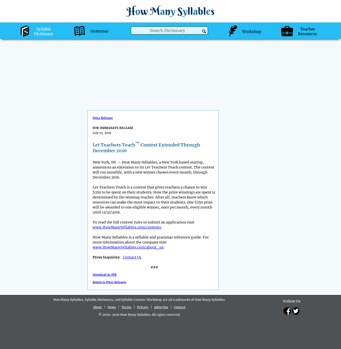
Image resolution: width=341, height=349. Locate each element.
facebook (287, 311)
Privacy (142, 307)
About (97, 307)
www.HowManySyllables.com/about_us (128, 247)
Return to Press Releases (109, 282)
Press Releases (103, 118)
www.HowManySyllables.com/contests (127, 227)
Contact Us (132, 257)
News (112, 307)
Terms (126, 307)
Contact (179, 307)
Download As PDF (105, 274)
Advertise (161, 307)
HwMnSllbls (170, 11)
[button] (204, 31)
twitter (296, 311)
